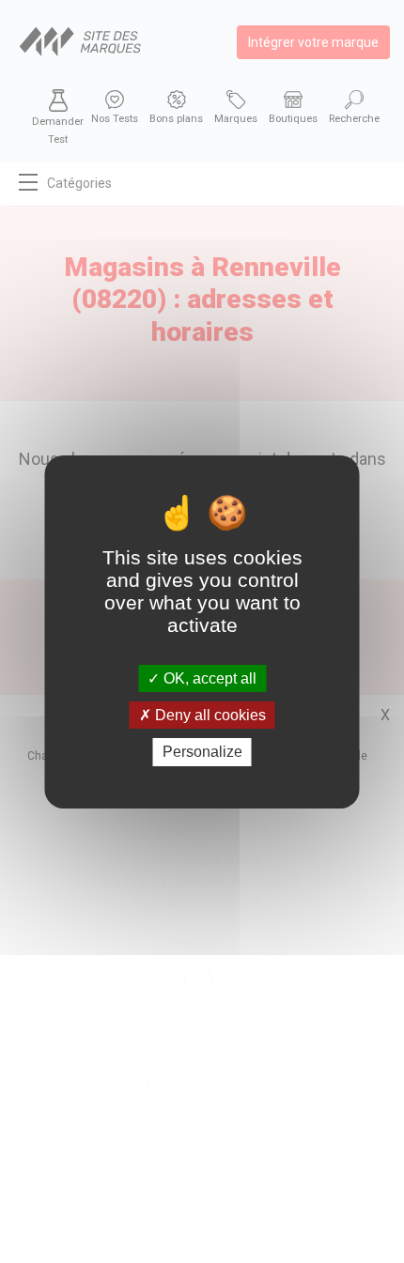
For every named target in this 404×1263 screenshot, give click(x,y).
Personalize (202, 752)
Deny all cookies (208, 715)
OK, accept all (208, 678)
